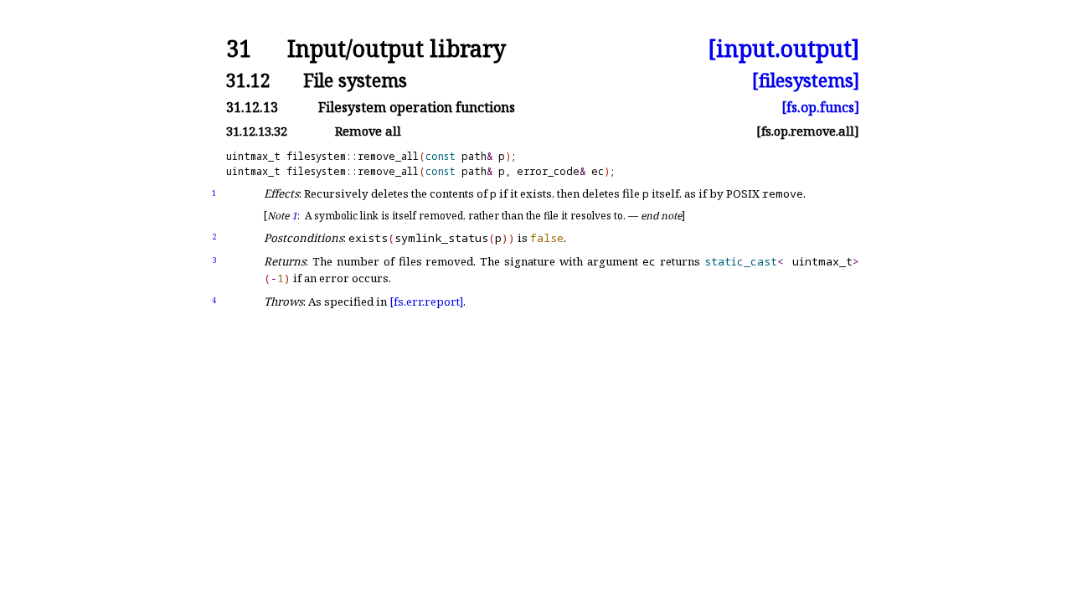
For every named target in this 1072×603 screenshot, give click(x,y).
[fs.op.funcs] (820, 107)
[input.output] (783, 49)
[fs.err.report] (426, 301)
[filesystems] (805, 80)
